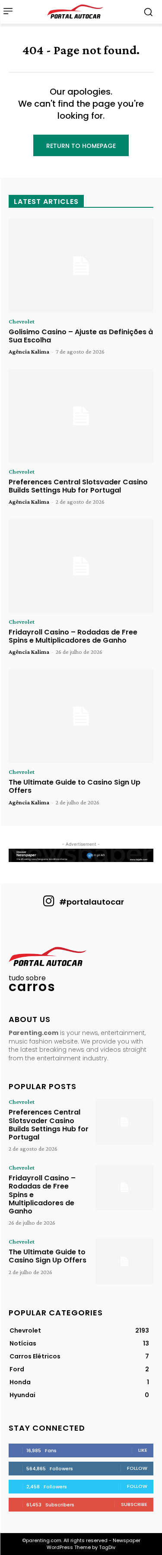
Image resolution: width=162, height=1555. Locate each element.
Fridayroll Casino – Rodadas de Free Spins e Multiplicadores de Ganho (73, 636)
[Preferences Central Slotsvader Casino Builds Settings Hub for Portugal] (81, 416)
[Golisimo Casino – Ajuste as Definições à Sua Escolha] (81, 266)
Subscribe (134, 1504)
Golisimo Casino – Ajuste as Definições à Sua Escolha (81, 336)
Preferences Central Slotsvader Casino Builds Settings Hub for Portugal (78, 486)
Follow (137, 1468)
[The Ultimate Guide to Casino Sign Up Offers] (81, 716)
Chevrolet (22, 321)
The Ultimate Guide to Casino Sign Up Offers (74, 786)
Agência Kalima (29, 351)
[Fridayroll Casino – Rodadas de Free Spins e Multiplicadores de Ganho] (81, 566)
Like (142, 1450)
